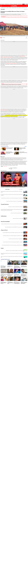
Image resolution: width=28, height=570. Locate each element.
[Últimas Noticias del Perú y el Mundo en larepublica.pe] (14, 5)
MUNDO (15, 7)
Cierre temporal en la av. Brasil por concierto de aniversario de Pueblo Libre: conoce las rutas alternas (14, 17)
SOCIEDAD (13, 7)
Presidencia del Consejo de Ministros (11, 63)
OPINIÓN (7, 7)
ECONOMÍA (10, 7)
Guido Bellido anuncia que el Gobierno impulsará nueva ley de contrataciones (11, 84)
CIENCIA (17, 7)
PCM (6, 166)
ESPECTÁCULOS (23, 7)
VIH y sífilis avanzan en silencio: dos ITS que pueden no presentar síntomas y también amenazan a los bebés (12, 195)
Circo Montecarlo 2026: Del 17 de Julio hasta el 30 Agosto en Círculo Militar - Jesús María (13, 235)
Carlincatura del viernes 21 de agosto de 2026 (18, 218)
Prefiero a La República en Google (13, 168)
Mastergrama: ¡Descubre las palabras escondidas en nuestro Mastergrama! (14, 250)
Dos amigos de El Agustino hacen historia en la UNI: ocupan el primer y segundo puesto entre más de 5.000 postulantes (14, 16)
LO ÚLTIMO (2, 7)
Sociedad (3, 9)
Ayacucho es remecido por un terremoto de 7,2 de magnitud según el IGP (15, 201)
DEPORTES (20, 7)
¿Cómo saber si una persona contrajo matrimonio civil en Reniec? (15, 206)
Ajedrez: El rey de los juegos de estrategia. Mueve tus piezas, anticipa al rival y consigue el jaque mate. (12, 257)
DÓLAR (26, 7)
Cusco (4, 166)
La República (3, 37)
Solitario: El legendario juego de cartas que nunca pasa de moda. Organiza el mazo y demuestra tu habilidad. (12, 253)
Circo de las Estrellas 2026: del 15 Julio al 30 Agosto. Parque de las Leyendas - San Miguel (13, 232)
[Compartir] (26, 37)
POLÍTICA (5, 7)
